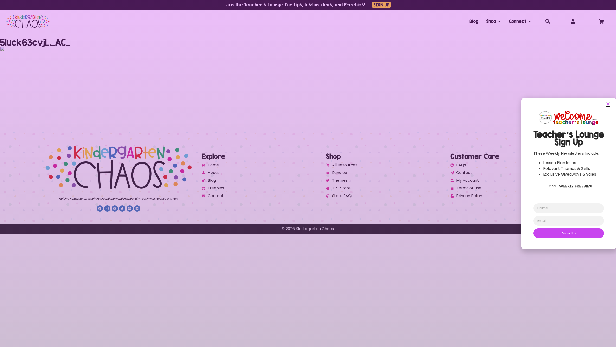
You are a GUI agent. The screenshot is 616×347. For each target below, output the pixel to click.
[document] (308, 173)
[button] (608, 104)
